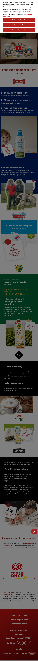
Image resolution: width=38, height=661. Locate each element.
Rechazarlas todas (19, 25)
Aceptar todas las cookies (19, 30)
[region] (19, 16)
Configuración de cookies (19, 20)
